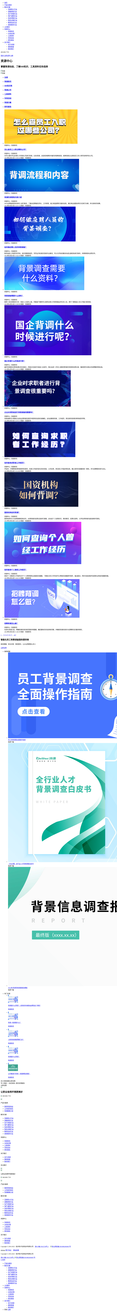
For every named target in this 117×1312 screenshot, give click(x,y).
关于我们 (7, 42)
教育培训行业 (12, 22)
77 (11, 635)
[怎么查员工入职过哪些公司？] (41, 143)
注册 (11, 55)
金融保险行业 (12, 11)
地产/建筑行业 (12, 16)
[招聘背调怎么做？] (42, 617)
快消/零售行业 (12, 18)
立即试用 (7, 55)
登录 (2, 55)
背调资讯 (11, 31)
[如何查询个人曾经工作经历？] (42, 563)
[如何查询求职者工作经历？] (39, 456)
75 (7, 635)
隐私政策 (16, 1250)
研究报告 (11, 40)
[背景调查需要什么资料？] (44, 289)
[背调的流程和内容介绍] (41, 191)
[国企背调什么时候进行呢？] (47, 355)
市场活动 (11, 38)
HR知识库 (11, 33)
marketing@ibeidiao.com (10, 1099)
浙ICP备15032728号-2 (42, 1246)
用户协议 (8, 1250)
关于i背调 (11, 44)
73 (4, 635)
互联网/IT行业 (12, 9)
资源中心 (7, 29)
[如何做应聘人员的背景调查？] (40, 241)
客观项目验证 (8, 1106)
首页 (5, 2)
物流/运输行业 (12, 20)
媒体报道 (11, 46)
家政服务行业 (12, 24)
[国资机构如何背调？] (41, 506)
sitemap (3, 1250)
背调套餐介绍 (8, 1111)
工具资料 (11, 35)
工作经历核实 (8, 1108)
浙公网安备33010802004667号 (61, 1246)
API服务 (7, 27)
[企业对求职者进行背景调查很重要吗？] (37, 406)
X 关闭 (3, 1260)
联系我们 (11, 49)
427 (15, 635)
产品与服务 (8, 5)
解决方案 (7, 7)
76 (9, 635)
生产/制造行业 (12, 13)
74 (6, 635)
